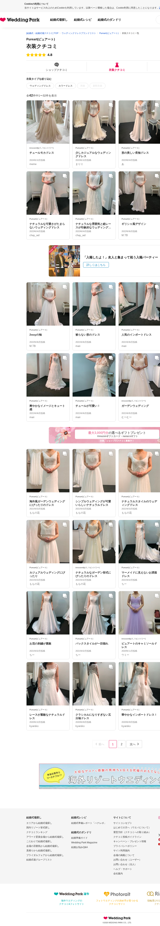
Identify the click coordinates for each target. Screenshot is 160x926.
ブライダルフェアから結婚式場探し (45, 855)
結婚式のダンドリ (109, 19)
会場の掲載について (123, 855)
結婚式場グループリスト (39, 859)
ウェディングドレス (40, 85)
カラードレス (66, 85)
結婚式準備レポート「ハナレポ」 (88, 823)
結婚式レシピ (83, 19)
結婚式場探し (59, 19)
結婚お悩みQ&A (79, 847)
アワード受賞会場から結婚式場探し (45, 837)
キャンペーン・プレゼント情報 (129, 841)
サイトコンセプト (122, 823)
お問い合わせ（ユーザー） (127, 859)
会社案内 (118, 873)
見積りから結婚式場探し (39, 850)
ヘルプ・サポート (122, 869)
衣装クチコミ (117, 69)
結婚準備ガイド (79, 838)
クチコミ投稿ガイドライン (127, 837)
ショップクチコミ (57, 69)
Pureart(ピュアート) (40, 39)
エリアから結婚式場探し (39, 823)
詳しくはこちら (96, 264)
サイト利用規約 (121, 850)
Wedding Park (117, 918)
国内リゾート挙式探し (38, 827)
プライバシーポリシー (125, 846)
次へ (133, 744)
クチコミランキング (36, 832)
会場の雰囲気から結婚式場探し (42, 846)
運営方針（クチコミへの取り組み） (132, 832)
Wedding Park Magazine (84, 842)
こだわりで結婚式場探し (39, 841)
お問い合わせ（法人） (125, 864)
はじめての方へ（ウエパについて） (132, 827)
